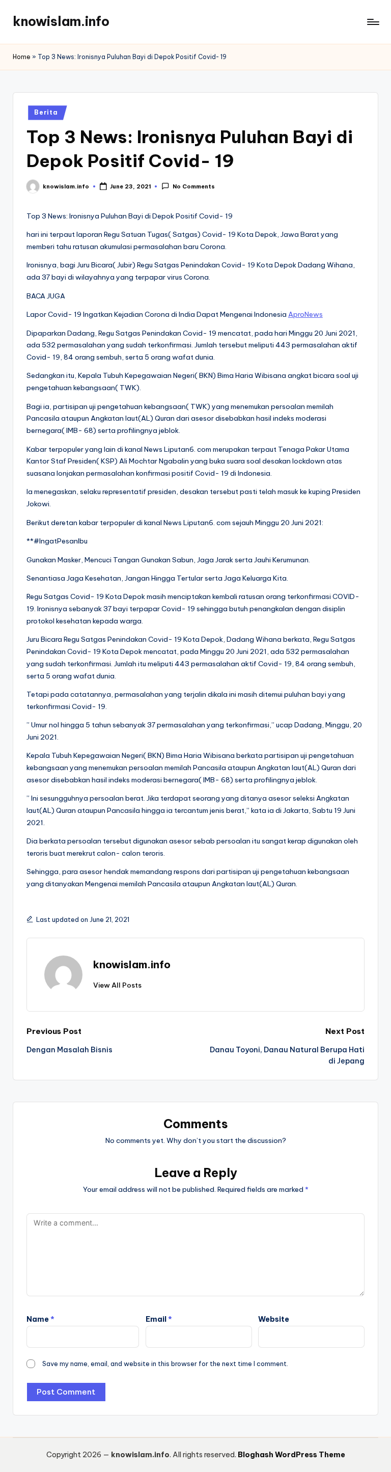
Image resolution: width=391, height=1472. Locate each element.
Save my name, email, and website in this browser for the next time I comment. (165, 1363)
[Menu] (372, 22)
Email (159, 1319)
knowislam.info (61, 21)
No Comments (193, 186)
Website (273, 1319)
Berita (46, 112)
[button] (117, 985)
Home (22, 57)
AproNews (305, 314)
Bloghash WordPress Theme (291, 1454)
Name (40, 1319)
